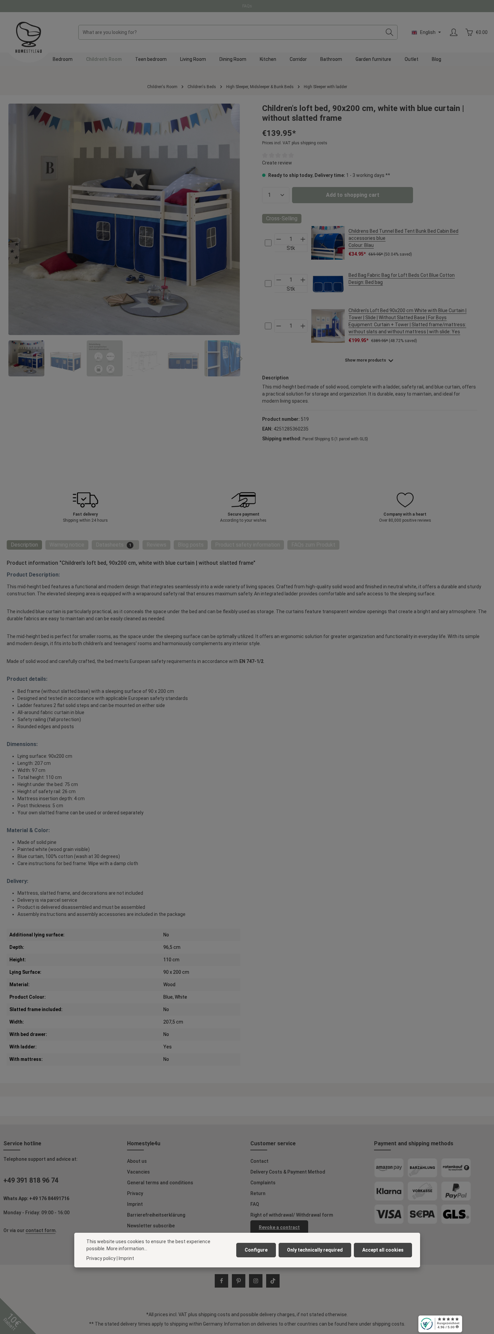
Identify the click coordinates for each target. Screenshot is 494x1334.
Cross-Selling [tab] (281, 218)
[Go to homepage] (28, 37)
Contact (259, 1161)
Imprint (135, 1204)
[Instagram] (255, 1281)
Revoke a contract (279, 1227)
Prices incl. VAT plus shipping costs (294, 143)
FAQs (247, 6)
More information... (127, 1248)
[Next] (240, 358)
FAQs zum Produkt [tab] (313, 545)
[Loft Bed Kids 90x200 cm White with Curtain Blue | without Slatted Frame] (124, 219)
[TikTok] (273, 1281)
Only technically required (315, 1250)
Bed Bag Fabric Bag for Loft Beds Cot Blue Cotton (401, 278)
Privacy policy (101, 1258)
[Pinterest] (238, 1281)
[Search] (390, 32)
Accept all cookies (383, 1250)
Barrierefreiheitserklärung (156, 1215)
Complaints (263, 1182)
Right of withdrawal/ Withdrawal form (291, 1215)
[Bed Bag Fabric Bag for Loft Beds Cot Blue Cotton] (328, 283)
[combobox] (230, 32)
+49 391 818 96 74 (30, 1180)
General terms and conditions (160, 1182)
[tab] (24, 545)
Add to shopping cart (352, 195)
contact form (40, 1230)
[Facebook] (221, 1281)
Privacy (135, 1193)
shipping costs (214, 1314)
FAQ (254, 1204)
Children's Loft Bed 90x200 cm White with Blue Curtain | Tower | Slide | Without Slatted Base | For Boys (407, 321)
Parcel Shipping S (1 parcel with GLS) (335, 439)
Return (257, 1193)
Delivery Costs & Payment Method (287, 1172)
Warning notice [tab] (66, 545)
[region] (124, 240)
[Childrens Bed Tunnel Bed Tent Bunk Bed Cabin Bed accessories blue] (328, 243)
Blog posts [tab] (191, 545)
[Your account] (453, 32)
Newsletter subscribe (151, 1225)
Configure (256, 1250)
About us (137, 1161)
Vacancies (138, 1172)
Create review (277, 162)
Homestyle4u (143, 1143)
